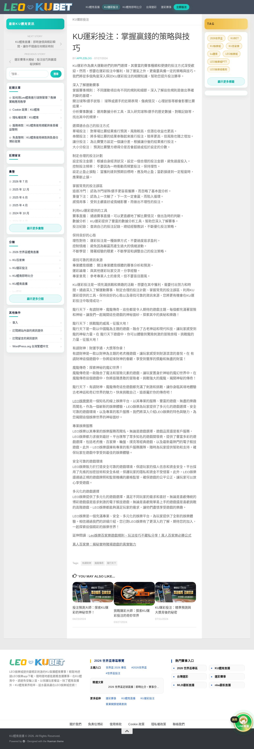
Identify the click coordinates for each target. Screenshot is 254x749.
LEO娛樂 (79, 401)
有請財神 (86, 563)
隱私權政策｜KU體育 (25, 117)
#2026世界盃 (139, 667)
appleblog (84, 58)
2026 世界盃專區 (187, 668)
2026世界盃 (216, 38)
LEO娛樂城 (232, 54)
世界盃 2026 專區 (116, 667)
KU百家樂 (18, 260)
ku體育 (214, 54)
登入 (15, 322)
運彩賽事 (166, 7)
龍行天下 (111, 563)
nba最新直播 (223, 685)
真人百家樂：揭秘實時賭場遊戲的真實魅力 (104, 544)
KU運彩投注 (111, 7)
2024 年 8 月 (20, 221)
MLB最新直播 (185, 685)
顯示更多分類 (35, 298)
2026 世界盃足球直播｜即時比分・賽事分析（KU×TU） (134, 686)
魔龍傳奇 (99, 563)
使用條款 (116, 724)
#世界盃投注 (113, 673)
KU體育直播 (93, 7)
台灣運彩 (151, 7)
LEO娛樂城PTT (218, 61)
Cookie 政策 (136, 724)
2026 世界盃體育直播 (25, 252)
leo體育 (17, 291)
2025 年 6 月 (20, 197)
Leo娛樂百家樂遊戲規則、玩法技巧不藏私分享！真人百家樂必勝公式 (140, 535)
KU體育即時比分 (132, 7)
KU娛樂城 (215, 46)
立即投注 (181, 7)
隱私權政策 (158, 724)
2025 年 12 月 (20, 189)
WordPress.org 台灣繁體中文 (30, 346)
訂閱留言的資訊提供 (25, 338)
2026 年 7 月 (20, 181)
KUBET (235, 38)
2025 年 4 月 (20, 205)
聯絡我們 (179, 724)
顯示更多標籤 (226, 81)
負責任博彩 (95, 724)
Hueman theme (55, 741)
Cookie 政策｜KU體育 (26, 109)
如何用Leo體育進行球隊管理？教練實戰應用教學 (32, 99)
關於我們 (75, 724)
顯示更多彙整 (35, 228)
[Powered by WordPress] (24, 741)
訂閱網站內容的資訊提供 (27, 330)
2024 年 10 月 (20, 213)
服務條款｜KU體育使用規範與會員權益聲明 (33, 127)
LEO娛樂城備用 (218, 69)
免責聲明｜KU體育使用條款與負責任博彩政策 (33, 139)
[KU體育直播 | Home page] (38, 7)
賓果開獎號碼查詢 (116, 704)
